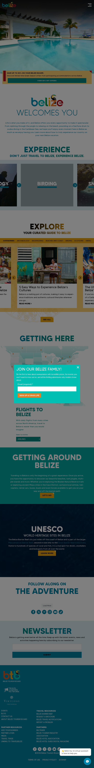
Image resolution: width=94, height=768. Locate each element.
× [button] (77, 367)
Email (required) (25, 384)
